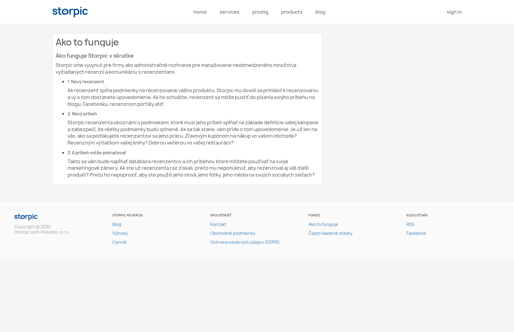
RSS (410, 224)
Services (229, 12)
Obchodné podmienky (232, 233)
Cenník (119, 242)
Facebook (416, 233)
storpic (70, 12)
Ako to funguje (323, 224)
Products (292, 12)
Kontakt (218, 224)
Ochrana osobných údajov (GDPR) (245, 242)
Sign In (454, 12)
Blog (320, 12)
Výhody (120, 233)
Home (200, 12)
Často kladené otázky (330, 233)
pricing (260, 12)
